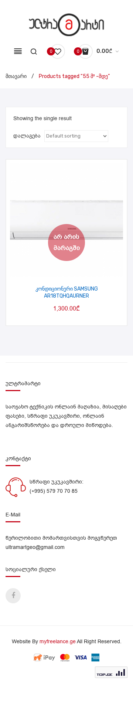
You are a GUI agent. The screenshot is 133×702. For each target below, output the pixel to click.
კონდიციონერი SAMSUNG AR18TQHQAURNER (66, 292)
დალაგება (27, 135)
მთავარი (16, 76)
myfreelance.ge (58, 641)
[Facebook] (13, 595)
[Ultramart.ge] (67, 24)
